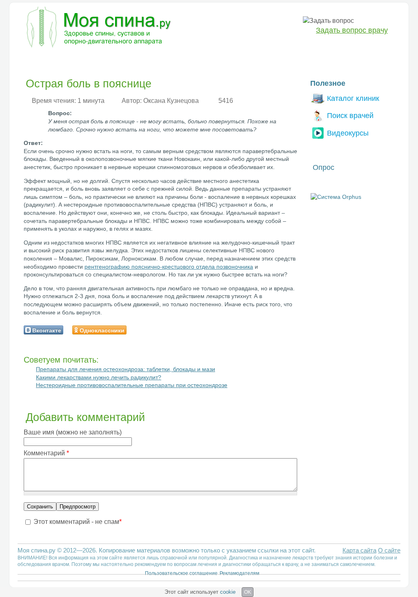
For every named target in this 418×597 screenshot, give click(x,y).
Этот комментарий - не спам (77, 521)
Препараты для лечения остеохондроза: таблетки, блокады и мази (125, 369)
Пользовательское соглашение (181, 573)
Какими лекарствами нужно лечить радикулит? (98, 377)
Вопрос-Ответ (287, 59)
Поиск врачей (350, 115)
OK (247, 592)
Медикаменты (164, 59)
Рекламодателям (239, 573)
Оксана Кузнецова (171, 100)
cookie (228, 592)
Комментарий (46, 453)
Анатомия (209, 59)
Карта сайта (359, 550)
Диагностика (78, 59)
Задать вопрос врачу (352, 30)
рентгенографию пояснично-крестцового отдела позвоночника (168, 266)
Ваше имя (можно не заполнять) (73, 432)
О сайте (389, 550)
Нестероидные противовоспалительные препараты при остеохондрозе (131, 385)
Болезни (35, 59)
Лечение (120, 59)
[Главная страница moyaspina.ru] (97, 28)
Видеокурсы (348, 133)
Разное (245, 59)
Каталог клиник (353, 98)
